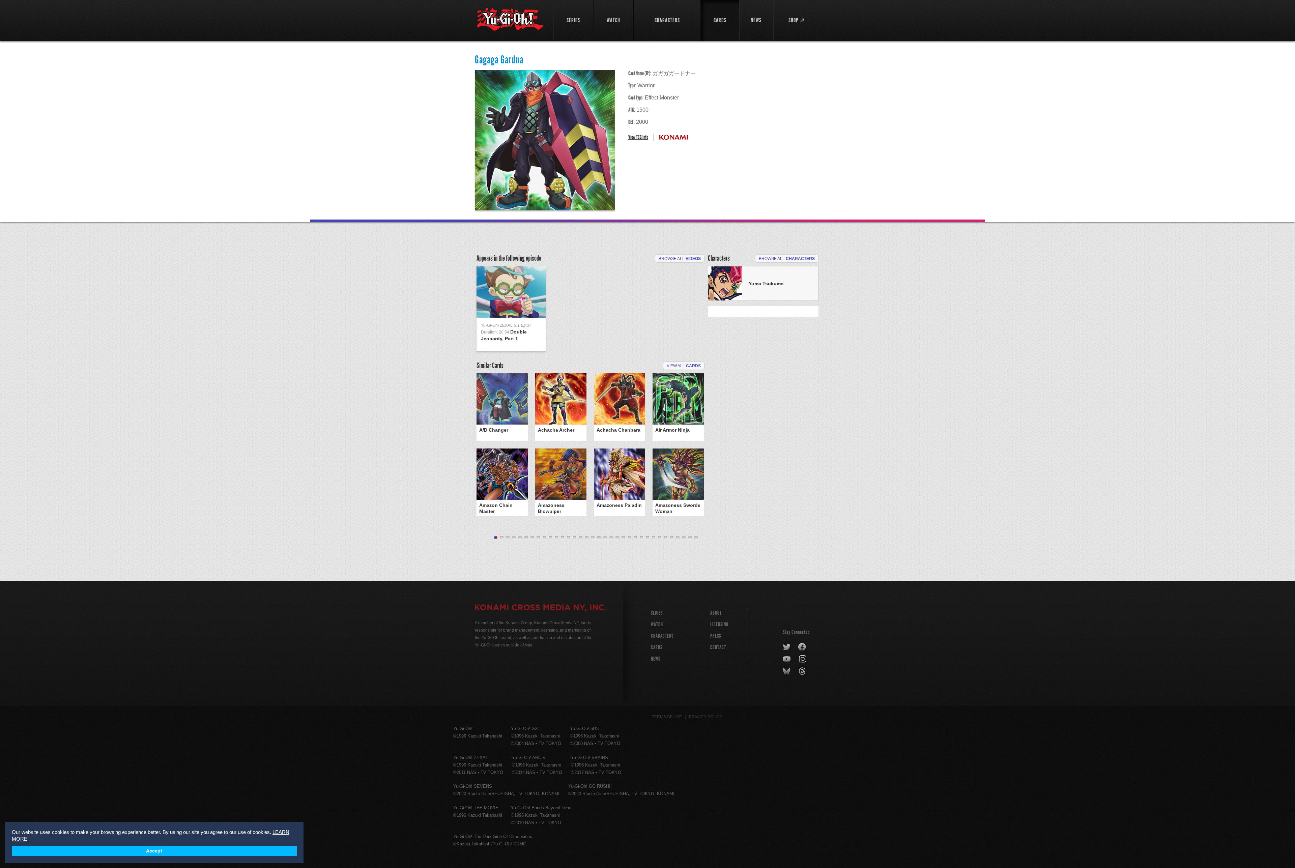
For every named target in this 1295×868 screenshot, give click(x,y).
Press (715, 636)
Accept (154, 850)
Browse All (680, 258)
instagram (803, 659)
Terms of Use (667, 717)
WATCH (657, 624)
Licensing (719, 624)
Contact (718, 647)
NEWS (655, 659)
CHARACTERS (662, 636)
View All (684, 366)
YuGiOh (510, 19)
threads (803, 671)
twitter (787, 647)
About (716, 613)
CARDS (656, 647)
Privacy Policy (705, 717)
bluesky (787, 671)
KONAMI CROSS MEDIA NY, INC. (540, 608)
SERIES (657, 613)
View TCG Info (638, 137)
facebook (802, 647)
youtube (787, 659)
